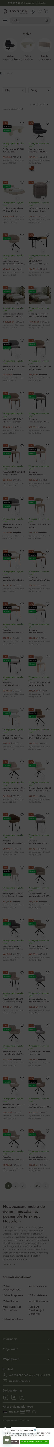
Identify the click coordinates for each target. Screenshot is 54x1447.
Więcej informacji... (40, 1435)
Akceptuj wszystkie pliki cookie (34, 1441)
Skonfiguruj (12, 1441)
